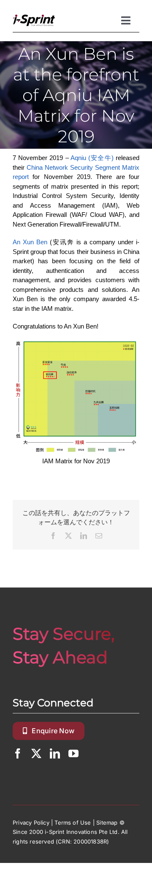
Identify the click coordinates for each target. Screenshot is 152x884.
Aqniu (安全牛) (92, 157)
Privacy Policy (31, 822)
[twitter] (36, 753)
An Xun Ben (30, 242)
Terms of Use (72, 822)
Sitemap (106, 822)
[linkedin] (55, 753)
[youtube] (73, 753)
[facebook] (18, 753)
